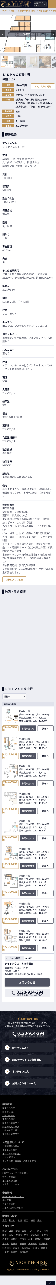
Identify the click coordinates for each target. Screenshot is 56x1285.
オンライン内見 (20, 1071)
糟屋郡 (47, 1239)
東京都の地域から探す (27, 10)
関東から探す (8, 1107)
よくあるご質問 (9, 1149)
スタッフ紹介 (8, 1203)
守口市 (23, 1239)
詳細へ (45, 728)
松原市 (5, 1239)
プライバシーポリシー (12, 1207)
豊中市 (45, 1234)
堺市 (26, 1234)
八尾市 (14, 1239)
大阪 (20, 1220)
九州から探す (8, 1115)
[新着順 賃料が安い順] (14, 696)
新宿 (18, 1230)
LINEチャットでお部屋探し (26, 1059)
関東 (12, 10)
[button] (2, 33)
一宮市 (5, 1252)
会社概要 (6, 1200)
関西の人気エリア (10, 1126)
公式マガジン (8, 1157)
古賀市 (5, 1243)
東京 (4, 1220)
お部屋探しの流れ (10, 1146)
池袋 (4, 1230)
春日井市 (24, 1252)
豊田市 (36, 1247)
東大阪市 (35, 1234)
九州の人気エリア (10, 1130)
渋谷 (39, 1230)
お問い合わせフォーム (24, 1083)
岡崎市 (44, 1247)
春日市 (23, 1243)
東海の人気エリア (10, 1133)
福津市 (14, 1243)
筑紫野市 (43, 1243)
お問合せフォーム (10, 1184)
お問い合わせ (28, 728)
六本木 (32, 1230)
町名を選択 (43, 10)
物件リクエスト (20, 1047)
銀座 (24, 1230)
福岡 (33, 1220)
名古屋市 (26, 1247)
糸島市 (16, 1247)
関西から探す (8, 1111)
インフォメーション (11, 1153)
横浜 (4, 1234)
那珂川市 (6, 1247)
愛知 (39, 1220)
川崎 (46, 1230)
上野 (11, 1230)
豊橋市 (14, 1252)
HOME (5, 10)
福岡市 (38, 1239)
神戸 (26, 1220)
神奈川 (12, 1220)
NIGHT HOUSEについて (13, 1196)
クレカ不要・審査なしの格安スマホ (19, 1160)
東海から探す (8, 1119)
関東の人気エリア (10, 1122)
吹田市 (19, 1234)
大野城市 (32, 1243)
